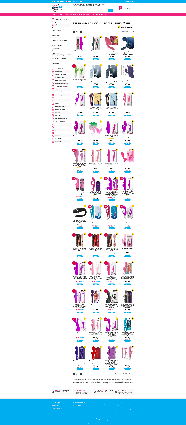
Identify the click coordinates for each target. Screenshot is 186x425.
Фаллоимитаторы (59, 71)
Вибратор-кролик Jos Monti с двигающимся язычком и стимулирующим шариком (127, 277)
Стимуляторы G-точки (57, 66)
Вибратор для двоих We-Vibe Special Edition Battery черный (79, 221)
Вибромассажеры (56, 35)
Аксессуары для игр (59, 95)
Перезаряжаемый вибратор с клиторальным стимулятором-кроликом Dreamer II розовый (127, 362)
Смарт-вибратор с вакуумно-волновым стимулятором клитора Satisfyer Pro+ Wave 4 (127, 53)
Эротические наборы (59, 109)
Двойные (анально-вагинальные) (59, 40)
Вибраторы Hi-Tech (56, 30)
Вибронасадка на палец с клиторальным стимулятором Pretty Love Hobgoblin (111, 306)
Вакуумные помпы (59, 127)
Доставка (60, 14)
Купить (79, 59)
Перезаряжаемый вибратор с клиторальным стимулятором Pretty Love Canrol (79, 165)
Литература (57, 141)
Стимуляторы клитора (60, 121)
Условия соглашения (56, 409)
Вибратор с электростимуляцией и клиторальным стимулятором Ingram (111, 278)
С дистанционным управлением (59, 58)
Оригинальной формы (57, 45)
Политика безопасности (57, 408)
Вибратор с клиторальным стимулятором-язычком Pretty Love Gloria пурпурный (80, 277)
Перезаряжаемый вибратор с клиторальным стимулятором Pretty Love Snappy (95, 165)
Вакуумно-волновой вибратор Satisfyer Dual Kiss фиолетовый (95, 108)
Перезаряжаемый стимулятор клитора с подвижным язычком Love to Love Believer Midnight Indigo (127, 81)
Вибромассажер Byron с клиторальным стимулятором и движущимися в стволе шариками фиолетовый (79, 52)
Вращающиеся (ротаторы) (58, 37)
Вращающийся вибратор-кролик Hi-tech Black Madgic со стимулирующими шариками (127, 306)
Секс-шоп (75, 19)
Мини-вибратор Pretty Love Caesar (111, 136)
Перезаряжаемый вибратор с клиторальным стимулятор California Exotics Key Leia (127, 334)
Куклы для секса (58, 68)
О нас (53, 406)
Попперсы (57, 89)
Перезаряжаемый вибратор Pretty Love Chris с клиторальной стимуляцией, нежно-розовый (96, 334)
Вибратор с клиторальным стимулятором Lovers (127, 249)
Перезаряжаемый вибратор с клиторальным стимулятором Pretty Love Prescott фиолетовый (79, 362)
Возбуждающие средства (61, 83)
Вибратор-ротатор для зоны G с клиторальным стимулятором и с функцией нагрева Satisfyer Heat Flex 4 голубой (95, 81)
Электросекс (57, 112)
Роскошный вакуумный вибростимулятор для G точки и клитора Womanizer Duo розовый (111, 53)
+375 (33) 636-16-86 (73, 1)
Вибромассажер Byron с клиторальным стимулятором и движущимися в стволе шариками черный (95, 52)
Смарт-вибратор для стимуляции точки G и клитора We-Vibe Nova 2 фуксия (95, 193)
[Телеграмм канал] (81, 1)
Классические (55, 43)
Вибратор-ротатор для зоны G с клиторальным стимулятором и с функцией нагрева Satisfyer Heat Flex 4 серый (111, 81)
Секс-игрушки (55, 405)
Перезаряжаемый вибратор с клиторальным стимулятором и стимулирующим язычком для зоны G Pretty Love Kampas (111, 363)
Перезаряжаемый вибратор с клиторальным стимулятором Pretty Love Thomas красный (95, 362)
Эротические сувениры (60, 132)
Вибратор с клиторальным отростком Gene (127, 108)
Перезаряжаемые (56, 48)
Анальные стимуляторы (60, 74)
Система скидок (68, 14)
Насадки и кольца (59, 97)
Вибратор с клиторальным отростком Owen (79, 80)
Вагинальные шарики (59, 124)
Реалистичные (55, 53)
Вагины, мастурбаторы (60, 80)
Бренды (98, 14)
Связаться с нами (77, 405)
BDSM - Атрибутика (59, 92)
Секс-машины (58, 138)
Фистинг (56, 103)
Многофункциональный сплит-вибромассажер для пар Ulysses (79, 333)
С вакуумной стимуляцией (58, 55)
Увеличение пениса (59, 100)
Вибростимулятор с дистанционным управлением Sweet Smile (95, 136)
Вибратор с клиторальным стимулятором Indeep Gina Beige (79, 249)
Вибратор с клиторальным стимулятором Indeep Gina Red (95, 249)
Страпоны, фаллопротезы (61, 86)
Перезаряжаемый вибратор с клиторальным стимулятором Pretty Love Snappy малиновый (111, 165)
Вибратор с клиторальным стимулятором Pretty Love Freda (79, 136)
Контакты (103, 14)
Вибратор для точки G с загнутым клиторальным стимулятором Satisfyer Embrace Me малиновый (112, 221)
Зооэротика (57, 115)
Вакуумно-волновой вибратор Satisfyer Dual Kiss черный (111, 108)
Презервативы (58, 129)
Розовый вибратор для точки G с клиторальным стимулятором (80, 193)
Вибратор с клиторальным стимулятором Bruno (79, 108)
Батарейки (54, 27)
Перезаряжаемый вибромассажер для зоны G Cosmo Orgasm (127, 165)
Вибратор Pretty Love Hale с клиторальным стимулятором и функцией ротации (127, 193)
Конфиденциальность (84, 14)
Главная (54, 14)
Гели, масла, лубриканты (60, 118)
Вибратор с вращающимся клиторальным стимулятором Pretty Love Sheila (127, 221)
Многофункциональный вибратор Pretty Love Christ (127, 137)
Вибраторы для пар (56, 32)
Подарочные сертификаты (61, 19)
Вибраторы (81, 19)
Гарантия (75, 14)
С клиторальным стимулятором (60, 60)
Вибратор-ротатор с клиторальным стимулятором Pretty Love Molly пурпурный (79, 306)
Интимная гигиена (59, 77)
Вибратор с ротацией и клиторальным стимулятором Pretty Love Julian (95, 278)
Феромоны (57, 135)
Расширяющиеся (56, 50)
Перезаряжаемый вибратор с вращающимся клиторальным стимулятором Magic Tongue (111, 334)
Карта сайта (75, 406)
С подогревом (55, 63)
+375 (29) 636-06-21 (59, 1)
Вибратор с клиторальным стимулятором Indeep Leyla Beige (111, 249)
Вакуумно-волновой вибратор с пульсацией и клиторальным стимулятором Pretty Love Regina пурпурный (111, 193)
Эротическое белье (59, 22)
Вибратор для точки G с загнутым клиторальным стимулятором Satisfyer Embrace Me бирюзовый (96, 221)
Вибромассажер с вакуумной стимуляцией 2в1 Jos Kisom (95, 305)
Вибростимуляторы (59, 106)
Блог (93, 14)
